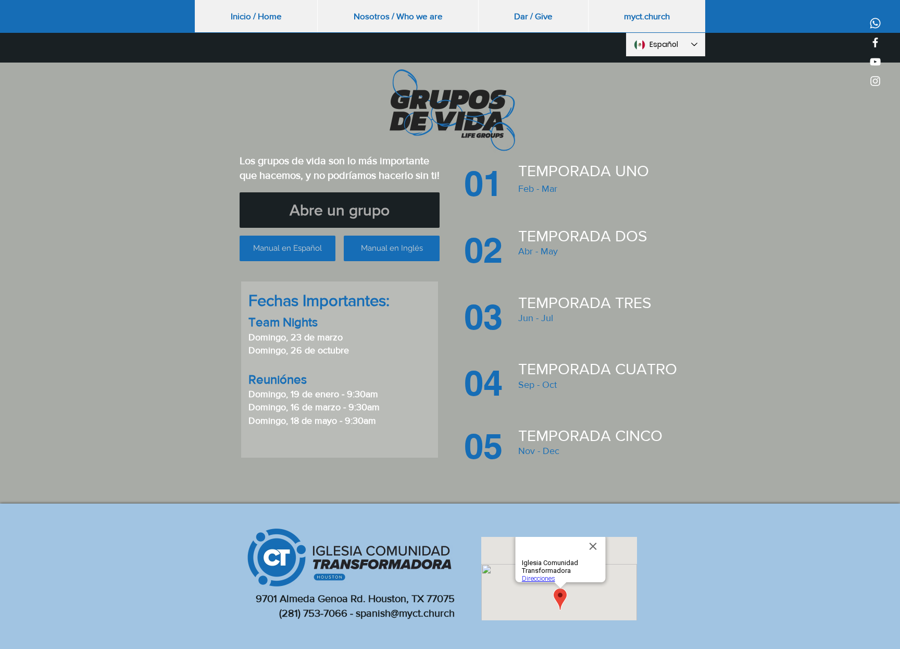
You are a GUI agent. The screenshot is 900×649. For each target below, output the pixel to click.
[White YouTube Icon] (875, 61)
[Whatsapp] (875, 23)
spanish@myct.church (405, 613)
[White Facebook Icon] (875, 42)
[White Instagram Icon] (875, 81)
